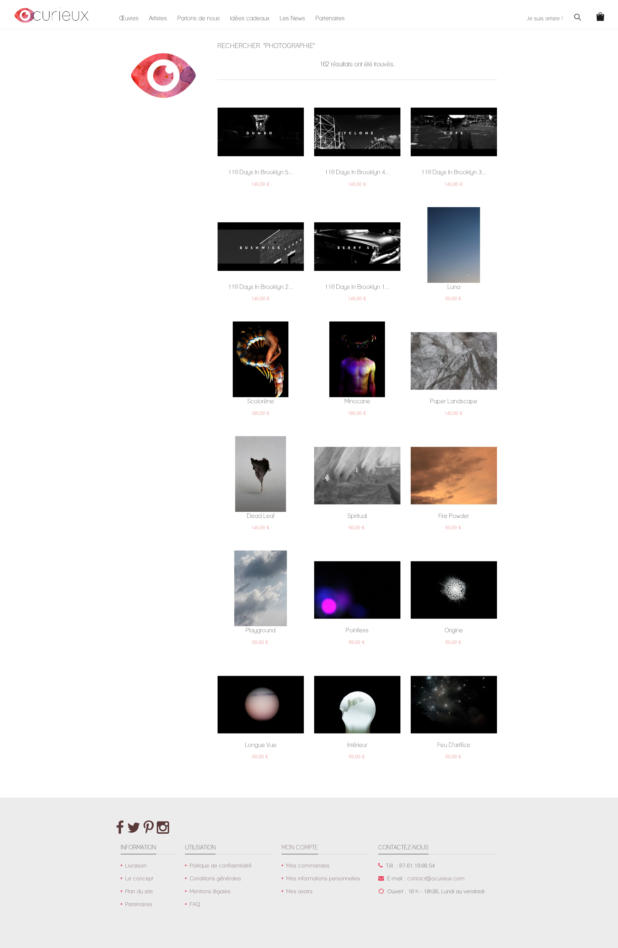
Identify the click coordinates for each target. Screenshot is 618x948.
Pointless (357, 630)
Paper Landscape (453, 401)
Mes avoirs (299, 891)
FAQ (195, 904)
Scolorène (260, 401)
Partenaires (330, 18)
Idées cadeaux (249, 18)
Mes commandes (308, 865)
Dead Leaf (261, 515)
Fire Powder (453, 515)
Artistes (158, 18)
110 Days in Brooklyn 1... (357, 286)
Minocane (357, 401)
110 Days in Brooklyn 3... (453, 172)
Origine (454, 630)
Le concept (139, 878)
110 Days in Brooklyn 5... (260, 172)
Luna (453, 286)
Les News (292, 18)
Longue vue (260, 744)
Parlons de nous (198, 18)
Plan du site (139, 891)
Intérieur (357, 744)
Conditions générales (215, 878)
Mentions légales (210, 891)
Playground (261, 630)
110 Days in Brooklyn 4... (357, 172)
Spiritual (357, 515)
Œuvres (129, 18)
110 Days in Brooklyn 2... (260, 286)
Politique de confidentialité (221, 865)
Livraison (135, 865)
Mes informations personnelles (323, 878)
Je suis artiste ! (545, 18)
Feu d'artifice (453, 744)
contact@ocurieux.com (435, 878)
